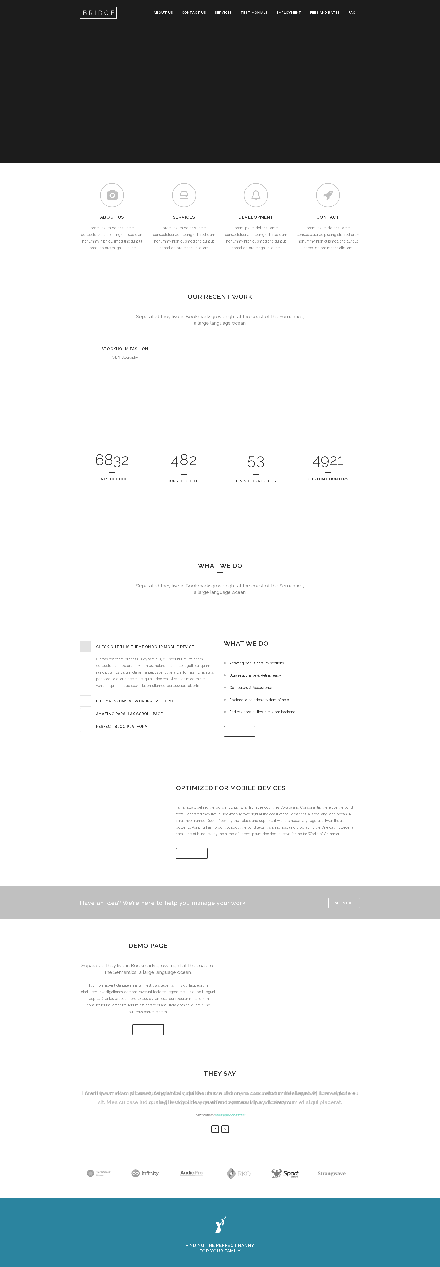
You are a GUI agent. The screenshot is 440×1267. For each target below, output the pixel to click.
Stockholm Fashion (124, 349)
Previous (215, 1129)
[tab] (148, 646)
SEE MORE (239, 731)
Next (225, 1129)
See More (191, 853)
